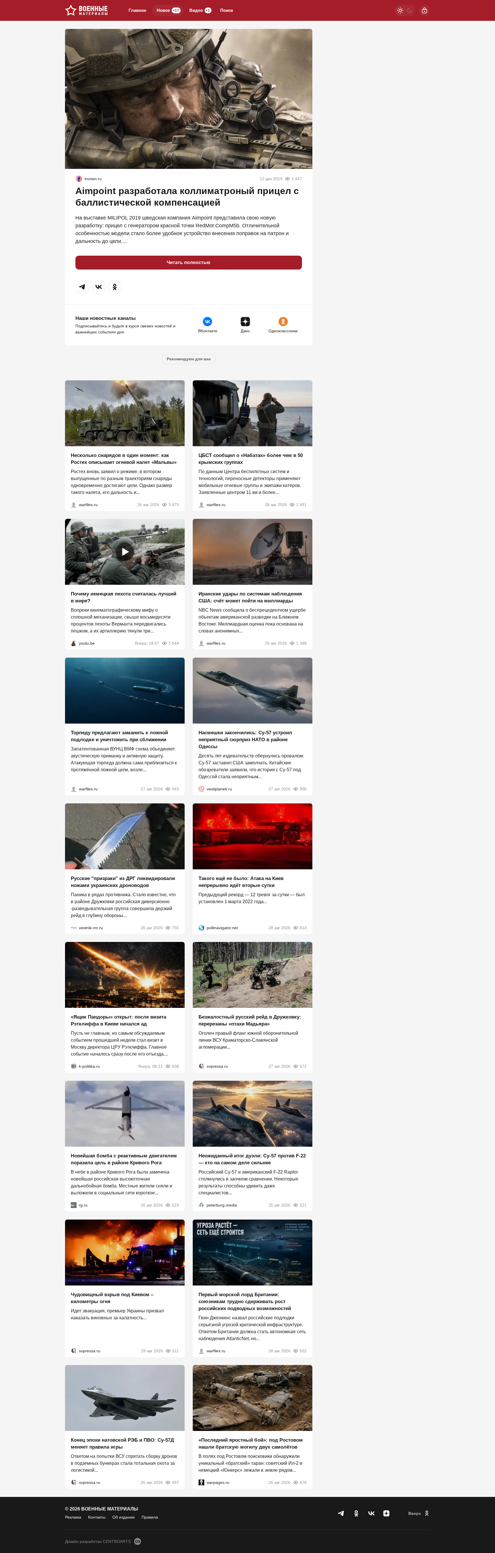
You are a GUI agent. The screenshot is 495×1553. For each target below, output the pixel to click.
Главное (137, 10)
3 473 (173, 504)
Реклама (73, 1517)
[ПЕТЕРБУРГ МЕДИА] (201, 1205)
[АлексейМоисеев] (73, 1205)
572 (303, 1066)
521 (303, 1205)
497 (175, 1482)
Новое (168, 10)
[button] (82, 287)
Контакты (96, 1517)
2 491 (301, 504)
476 (303, 1482)
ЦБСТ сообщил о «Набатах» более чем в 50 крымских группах (251, 458)
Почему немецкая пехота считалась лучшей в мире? (123, 597)
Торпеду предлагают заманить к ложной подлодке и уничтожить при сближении (119, 736)
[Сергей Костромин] (201, 643)
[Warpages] (201, 1482)
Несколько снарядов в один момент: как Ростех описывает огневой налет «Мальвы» (124, 458)
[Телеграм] (341, 1513)
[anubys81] (73, 643)
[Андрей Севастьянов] (73, 504)
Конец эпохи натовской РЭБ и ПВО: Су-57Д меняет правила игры (122, 1443)
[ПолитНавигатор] (201, 927)
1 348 (301, 643)
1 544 (173, 643)
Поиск (226, 10)
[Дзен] (386, 1513)
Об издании (123, 1517)
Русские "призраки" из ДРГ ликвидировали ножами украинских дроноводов (123, 881)
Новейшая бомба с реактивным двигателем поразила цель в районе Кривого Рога (124, 1159)
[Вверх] (419, 1513)
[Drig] (73, 927)
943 (175, 789)
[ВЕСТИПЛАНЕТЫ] (201, 789)
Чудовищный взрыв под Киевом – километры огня (112, 1298)
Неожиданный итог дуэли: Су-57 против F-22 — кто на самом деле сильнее (252, 1159)
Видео (199, 10)
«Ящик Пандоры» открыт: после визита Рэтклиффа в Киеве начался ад (118, 1020)
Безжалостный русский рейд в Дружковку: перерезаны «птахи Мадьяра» (250, 1020)
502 (303, 1350)
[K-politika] (73, 1066)
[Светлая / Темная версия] (404, 10)
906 (303, 789)
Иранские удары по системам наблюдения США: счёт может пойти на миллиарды (250, 597)
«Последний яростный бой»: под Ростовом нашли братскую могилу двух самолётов (251, 1443)
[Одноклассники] (356, 1513)
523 (175, 1205)
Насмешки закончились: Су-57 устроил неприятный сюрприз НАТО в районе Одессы (245, 739)
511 (175, 1350)
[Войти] (424, 10)
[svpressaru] (201, 1066)
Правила (150, 1517)
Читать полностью (188, 262)
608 (175, 1066)
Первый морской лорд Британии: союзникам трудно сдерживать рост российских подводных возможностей (245, 1301)
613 (303, 927)
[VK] (371, 1513)
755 (175, 927)
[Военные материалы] (86, 10)
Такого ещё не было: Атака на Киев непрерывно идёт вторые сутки (241, 881)
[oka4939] (79, 179)
